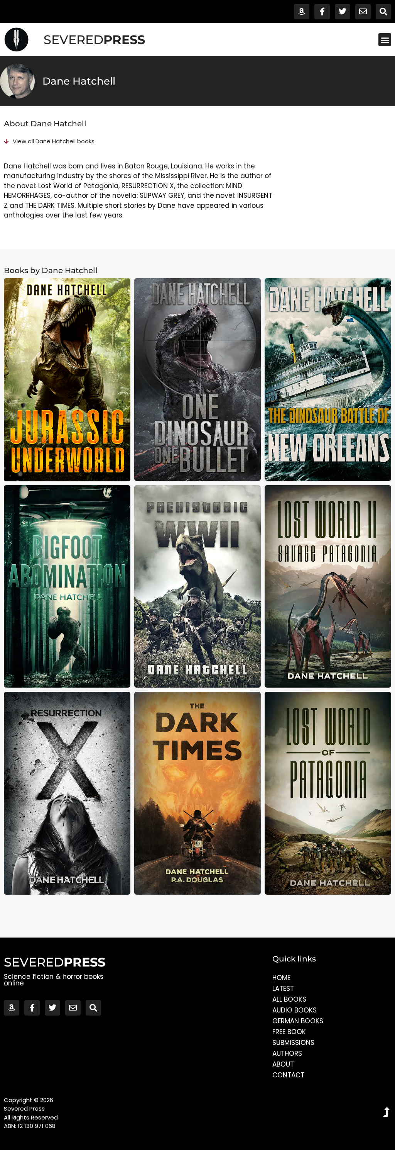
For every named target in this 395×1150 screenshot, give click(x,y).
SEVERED (94, 39)
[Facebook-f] (322, 11)
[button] (384, 39)
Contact (288, 1075)
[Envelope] (363, 11)
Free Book (289, 1031)
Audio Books (294, 1010)
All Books (289, 999)
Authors (287, 1053)
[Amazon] (301, 11)
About (283, 1064)
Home (281, 977)
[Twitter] (342, 11)
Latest (283, 988)
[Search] (383, 11)
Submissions (293, 1042)
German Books (297, 1021)
